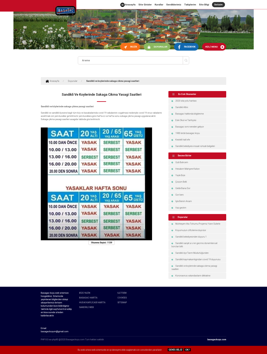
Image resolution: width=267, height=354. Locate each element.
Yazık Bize (180, 175)
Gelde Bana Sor (182, 188)
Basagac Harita (88, 297)
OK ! (187, 349)
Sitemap (122, 302)
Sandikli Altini (181, 107)
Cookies (122, 297)
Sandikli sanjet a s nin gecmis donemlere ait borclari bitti (194, 245)
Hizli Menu (211, 47)
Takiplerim (190, 4)
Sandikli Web (86, 307)
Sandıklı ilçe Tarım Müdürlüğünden (192, 253)
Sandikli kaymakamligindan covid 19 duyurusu (197, 259)
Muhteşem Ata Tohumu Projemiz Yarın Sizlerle (197, 224)
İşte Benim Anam (183, 201)
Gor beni (179, 195)
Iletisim (218, 4)
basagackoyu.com (216, 339)
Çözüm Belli (181, 182)
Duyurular (160, 47)
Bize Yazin (84, 293)
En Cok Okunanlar (187, 94)
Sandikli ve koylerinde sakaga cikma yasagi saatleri (194, 267)
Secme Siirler (184, 155)
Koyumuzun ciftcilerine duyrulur (190, 230)
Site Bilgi (204, 4)
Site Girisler (145, 4)
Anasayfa (130, 4)
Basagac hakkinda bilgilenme (189, 113)
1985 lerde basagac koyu (187, 133)
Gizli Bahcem (181, 162)
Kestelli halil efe (182, 139)
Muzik (133, 47)
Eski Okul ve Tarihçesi (185, 120)
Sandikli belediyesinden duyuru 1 (191, 236)
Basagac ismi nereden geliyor (189, 126)
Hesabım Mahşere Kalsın (187, 169)
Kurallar (159, 4)
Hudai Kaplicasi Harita (92, 302)
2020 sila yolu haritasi (186, 101)
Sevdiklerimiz (173, 4)
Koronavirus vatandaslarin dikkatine (192, 275)
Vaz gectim (180, 207)
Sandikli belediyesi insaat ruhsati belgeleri (195, 146)
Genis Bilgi (175, 349)
